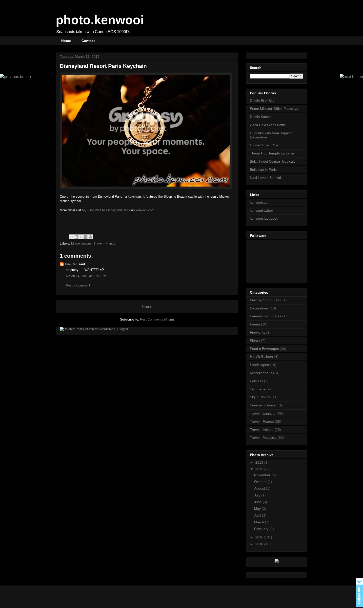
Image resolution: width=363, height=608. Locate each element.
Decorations (259, 308)
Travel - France (104, 243)
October (261, 482)
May (258, 509)
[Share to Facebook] (85, 236)
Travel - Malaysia (263, 437)
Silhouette (257, 389)
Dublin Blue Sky (262, 101)
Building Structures (264, 300)
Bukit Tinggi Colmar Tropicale (273, 161)
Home (66, 41)
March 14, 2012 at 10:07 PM (86, 276)
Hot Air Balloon (261, 357)
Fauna (255, 324)
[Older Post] (15, 77)
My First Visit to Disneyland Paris (106, 210)
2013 (259, 462)
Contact (88, 41)
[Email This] (71, 236)
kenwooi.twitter (261, 210)
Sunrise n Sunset (263, 405)
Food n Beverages (264, 349)
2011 (259, 537)
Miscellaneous (81, 243)
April (258, 515)
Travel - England (263, 413)
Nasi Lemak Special (265, 178)
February (261, 529)
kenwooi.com (145, 210)
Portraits (256, 381)
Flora (254, 340)
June (258, 502)
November (262, 475)
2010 (259, 544)
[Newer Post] (351, 77)
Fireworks (257, 332)
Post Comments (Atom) (157, 319)
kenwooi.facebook (264, 218)
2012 (259, 469)
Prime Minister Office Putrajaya (274, 109)
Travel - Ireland (262, 430)
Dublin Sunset (261, 117)
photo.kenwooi (100, 20)
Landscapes (259, 365)
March (259, 522)
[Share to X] (81, 236)
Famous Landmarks (265, 316)
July (257, 495)
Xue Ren (71, 264)
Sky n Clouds (260, 397)
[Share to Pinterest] (90, 236)
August (260, 488)
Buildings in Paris (263, 169)
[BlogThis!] (76, 236)
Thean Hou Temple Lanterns (272, 153)
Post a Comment (78, 285)
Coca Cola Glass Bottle (268, 125)
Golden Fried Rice (264, 145)
